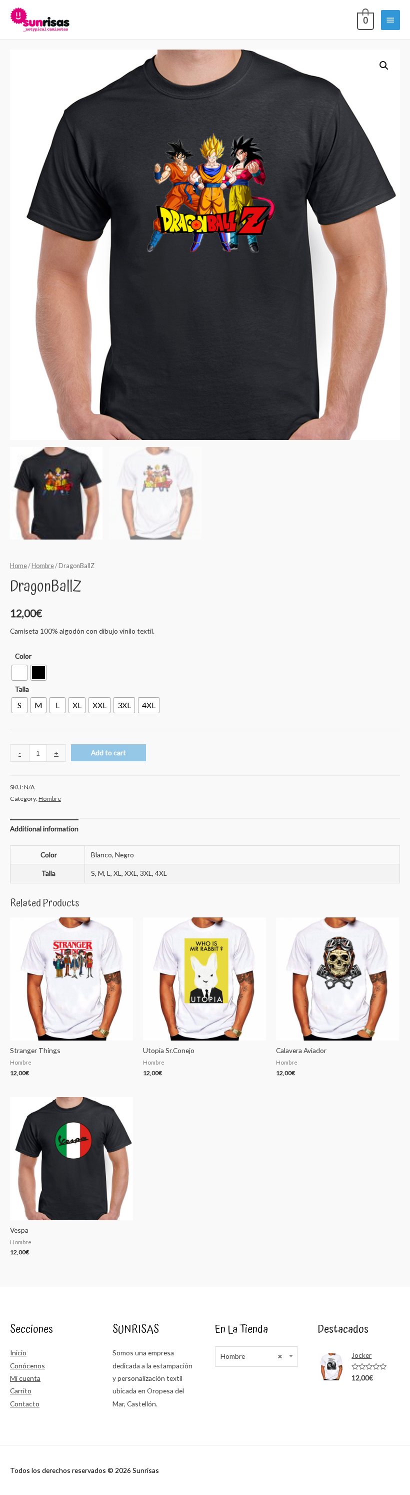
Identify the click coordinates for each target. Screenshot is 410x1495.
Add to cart (108, 752)
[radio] (19, 672)
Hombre (43, 566)
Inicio (18, 1352)
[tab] (44, 828)
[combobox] (256, 1356)
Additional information (44, 828)
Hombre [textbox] (251, 1356)
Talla (22, 689)
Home (18, 566)
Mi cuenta (25, 1378)
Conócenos (27, 1365)
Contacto (25, 1403)
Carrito (21, 1390)
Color (23, 656)
